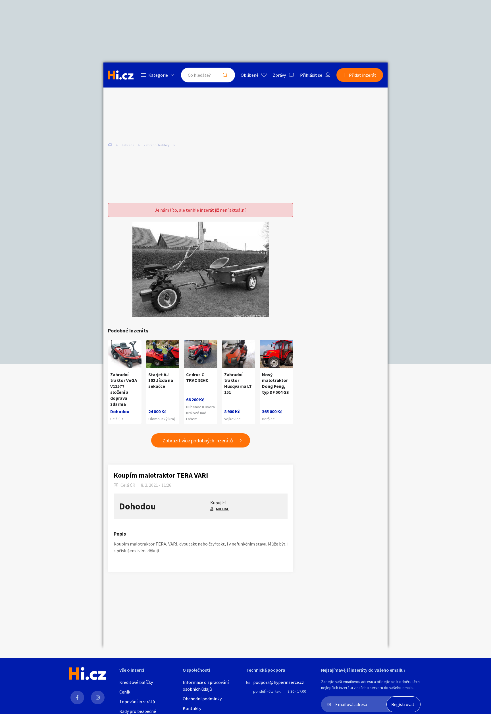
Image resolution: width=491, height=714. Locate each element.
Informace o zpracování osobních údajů (206, 685)
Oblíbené (250, 75)
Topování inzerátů (137, 701)
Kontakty (192, 708)
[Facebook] (77, 697)
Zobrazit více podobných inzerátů (198, 440)
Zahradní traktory (156, 145)
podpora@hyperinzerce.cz (278, 682)
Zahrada (127, 145)
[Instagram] (98, 697)
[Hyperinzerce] (121, 74)
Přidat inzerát (362, 75)
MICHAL (222, 508)
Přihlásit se (311, 75)
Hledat (225, 75)
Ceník (124, 692)
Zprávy (279, 75)
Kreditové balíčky (136, 682)
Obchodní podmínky (202, 698)
